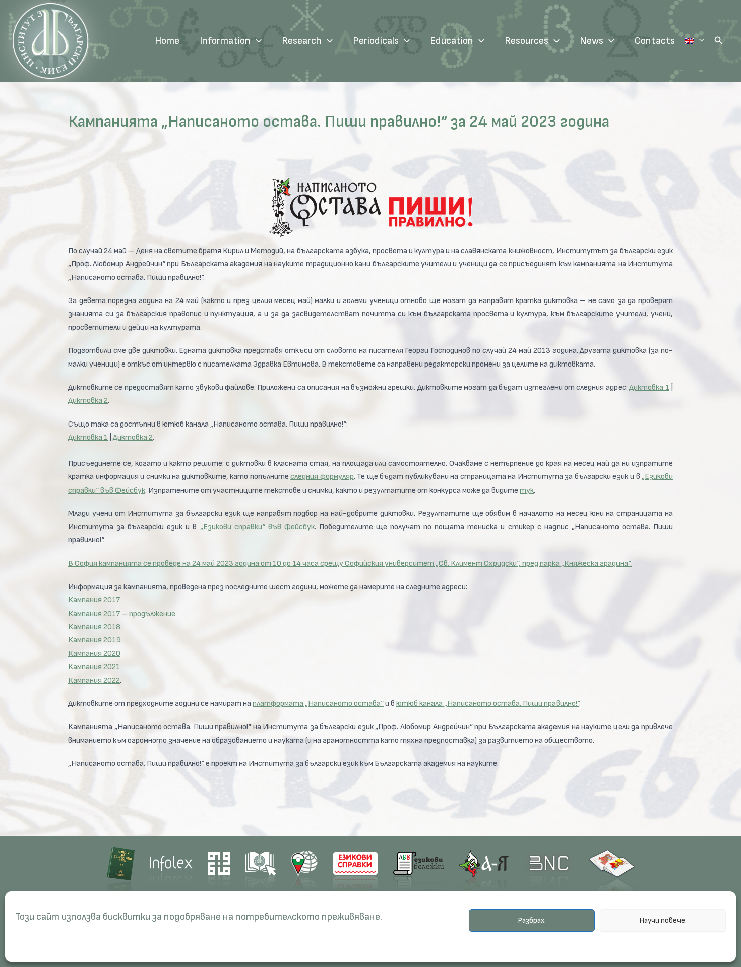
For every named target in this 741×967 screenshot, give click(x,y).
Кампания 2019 (94, 640)
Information (225, 41)
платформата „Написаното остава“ (318, 703)
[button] (718, 40)
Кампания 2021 (94, 667)
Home (167, 41)
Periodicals (376, 41)
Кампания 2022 (94, 680)
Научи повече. (663, 920)
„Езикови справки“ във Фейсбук (257, 527)
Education (451, 41)
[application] (256, 40)
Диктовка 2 (88, 400)
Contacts (655, 41)
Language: (694, 40)
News (591, 41)
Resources (526, 41)
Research (302, 41)
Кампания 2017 (94, 600)
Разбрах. (532, 920)
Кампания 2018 (94, 627)
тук (527, 490)
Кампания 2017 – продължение (121, 614)
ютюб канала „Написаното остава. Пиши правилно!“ (487, 703)
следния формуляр (322, 476)
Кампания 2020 (94, 653)
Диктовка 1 (649, 387)
